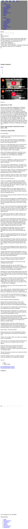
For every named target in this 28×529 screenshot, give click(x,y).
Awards (5, 523)
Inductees (5, 524)
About (4, 519)
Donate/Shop (6, 527)
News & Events (7, 525)
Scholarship (6, 522)
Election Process (7, 520)
